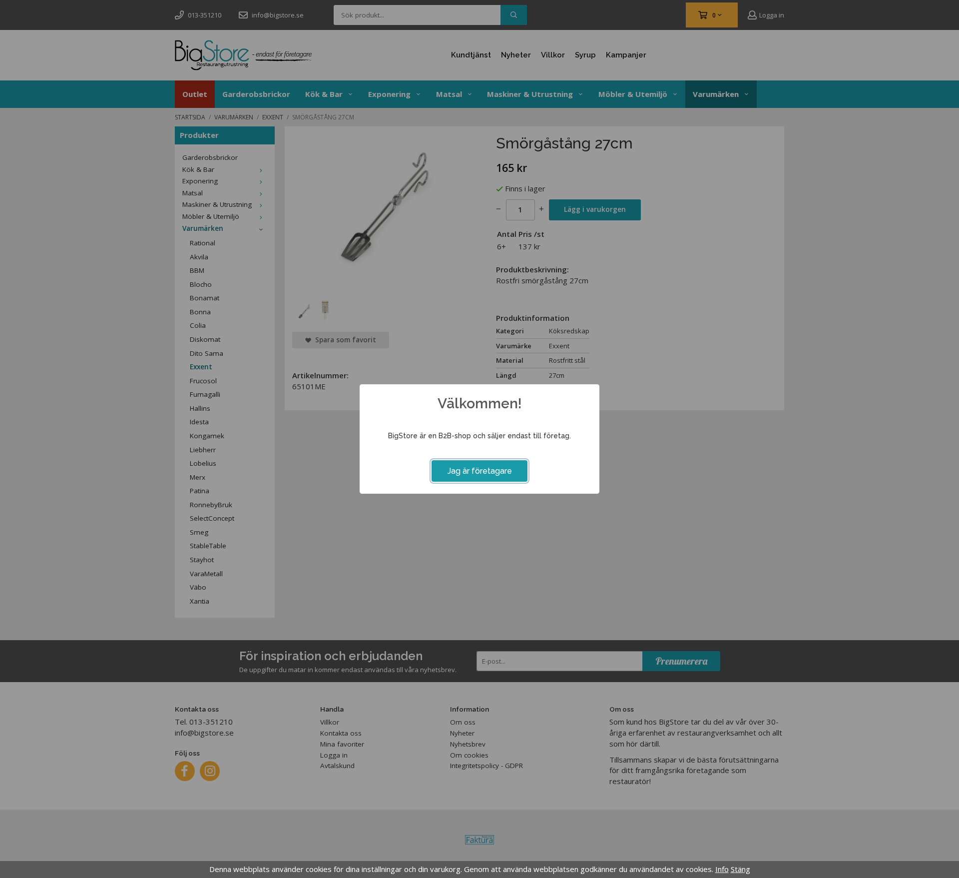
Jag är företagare (480, 471)
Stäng (740, 869)
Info (722, 869)
